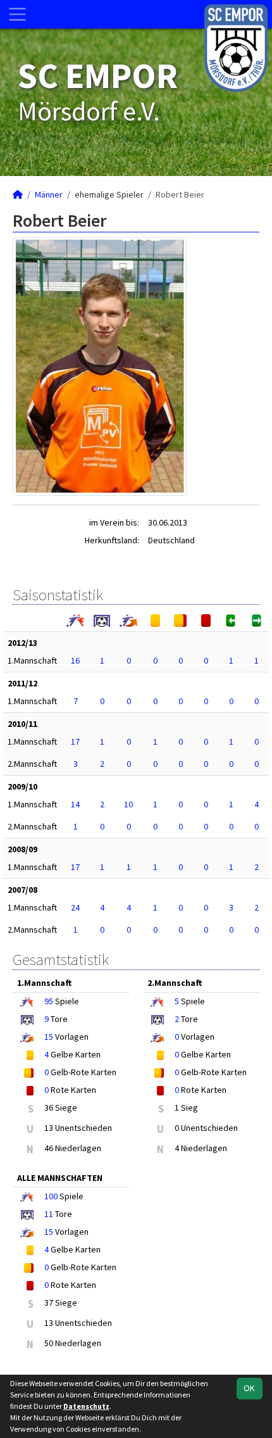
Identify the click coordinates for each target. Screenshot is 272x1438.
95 (48, 1001)
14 (75, 804)
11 (48, 1214)
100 (51, 1196)
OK (249, 1388)
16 (75, 660)
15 (48, 1036)
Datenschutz (86, 1406)
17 (75, 741)
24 (75, 907)
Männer (49, 194)
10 (128, 804)
